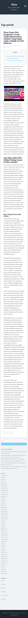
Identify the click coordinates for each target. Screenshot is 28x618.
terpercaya (9, 433)
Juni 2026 (3, 479)
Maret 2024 (3, 528)
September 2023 (4, 539)
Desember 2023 (4, 534)
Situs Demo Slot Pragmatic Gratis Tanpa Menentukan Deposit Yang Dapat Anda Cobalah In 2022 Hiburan (14, 37)
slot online (3, 591)
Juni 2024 (3, 522)
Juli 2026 (3, 477)
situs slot (3, 588)
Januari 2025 (4, 509)
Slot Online (7, 47)
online (12, 432)
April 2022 (3, 569)
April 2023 (3, 549)
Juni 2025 (3, 500)
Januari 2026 (4, 487)
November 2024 (4, 513)
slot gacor (3, 584)
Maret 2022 (3, 571)
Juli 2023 (3, 543)
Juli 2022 (3, 565)
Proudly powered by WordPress (10, 613)
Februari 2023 (4, 552)
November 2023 (4, 535)
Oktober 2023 (4, 537)
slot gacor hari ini (5, 595)
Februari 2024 (4, 530)
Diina (14, 4)
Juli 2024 (3, 520)
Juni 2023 (3, 545)
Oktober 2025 (4, 492)
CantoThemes (13, 615)
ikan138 (2, 580)
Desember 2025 (4, 488)
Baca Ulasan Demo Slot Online (14, 60)
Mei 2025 (3, 502)
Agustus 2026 (4, 475)
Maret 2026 (3, 483)
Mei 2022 (3, 567)
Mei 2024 (3, 524)
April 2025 (3, 504)
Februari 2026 (4, 485)
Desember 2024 (4, 511)
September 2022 (4, 562)
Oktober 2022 (4, 560)
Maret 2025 (3, 505)
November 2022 (4, 558)
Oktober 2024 (4, 515)
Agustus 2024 (4, 519)
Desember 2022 (4, 556)
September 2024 (4, 517)
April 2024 (3, 526)
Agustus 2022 (4, 564)
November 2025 (4, 490)
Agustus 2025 (4, 496)
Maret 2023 (3, 550)
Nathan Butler (18, 45)
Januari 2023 (4, 554)
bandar (6, 432)
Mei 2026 (3, 481)
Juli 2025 (3, 498)
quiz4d (5, 433)
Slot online (3, 599)
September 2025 (4, 494)
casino (9, 432)
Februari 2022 (4, 573)
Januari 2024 (4, 532)
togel (12, 433)
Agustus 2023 (4, 541)
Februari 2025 (4, 507)
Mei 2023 (3, 547)
